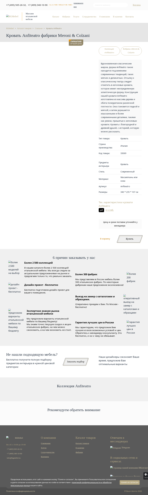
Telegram (125, 447)
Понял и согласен (129, 482)
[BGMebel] (12, 16)
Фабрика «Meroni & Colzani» (131, 51)
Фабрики (66, 17)
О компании (104, 17)
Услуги (76, 17)
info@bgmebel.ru (14, 458)
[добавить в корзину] (80, 50)
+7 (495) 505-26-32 (16, 4)
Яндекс (136, 476)
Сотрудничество (89, 17)
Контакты (129, 17)
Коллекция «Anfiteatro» (109, 51)
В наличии (117, 17)
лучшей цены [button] (76, 42)
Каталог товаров (82, 443)
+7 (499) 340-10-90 (38, 4)
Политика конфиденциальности (20, 491)
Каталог (55, 17)
